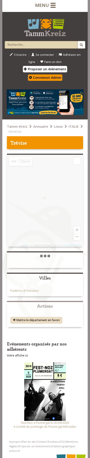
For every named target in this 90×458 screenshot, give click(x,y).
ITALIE (74, 126)
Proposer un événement (34, 446)
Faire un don (53, 62)
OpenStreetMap (73, 245)
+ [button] (76, 230)
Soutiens (53, 441)
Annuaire (40, 126)
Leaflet (25, 245)
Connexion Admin (46, 77)
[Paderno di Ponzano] (44, 198)
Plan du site (29, 441)
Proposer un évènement (46, 69)
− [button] (76, 237)
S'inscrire (20, 55)
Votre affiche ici (17, 355)
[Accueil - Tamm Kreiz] (45, 25)
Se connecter (45, 55)
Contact (42, 441)
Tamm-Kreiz (17, 126)
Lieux (58, 126)
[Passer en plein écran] (76, 161)
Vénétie (14, 131)
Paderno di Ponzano (24, 291)
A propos (15, 441)
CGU (62, 441)
